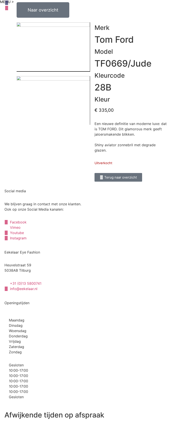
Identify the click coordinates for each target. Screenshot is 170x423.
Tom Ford (114, 39)
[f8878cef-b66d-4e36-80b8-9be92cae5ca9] (53, 100)
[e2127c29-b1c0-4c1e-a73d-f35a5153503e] (53, 47)
